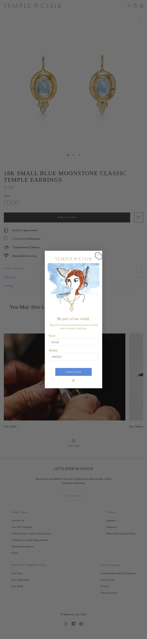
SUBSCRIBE (73, 372)
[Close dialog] (99, 257)
